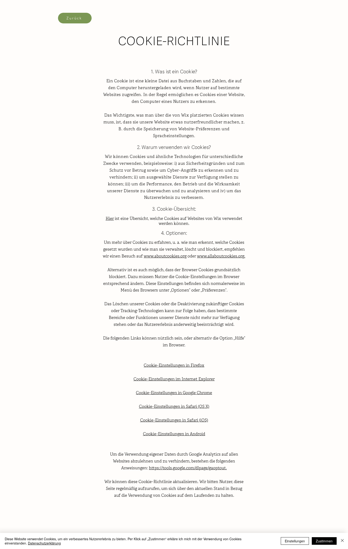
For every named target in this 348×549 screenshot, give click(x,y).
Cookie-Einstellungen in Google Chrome (174, 393)
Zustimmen (324, 541)
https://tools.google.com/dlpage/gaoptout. (188, 468)
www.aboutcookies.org (165, 256)
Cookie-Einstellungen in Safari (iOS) (174, 420)
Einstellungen (295, 541)
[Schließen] (342, 541)
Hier (110, 218)
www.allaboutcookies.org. (221, 256)
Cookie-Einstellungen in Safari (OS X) (174, 406)
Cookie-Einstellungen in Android (174, 434)
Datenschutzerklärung (44, 543)
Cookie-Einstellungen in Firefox (174, 365)
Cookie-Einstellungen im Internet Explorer (174, 379)
